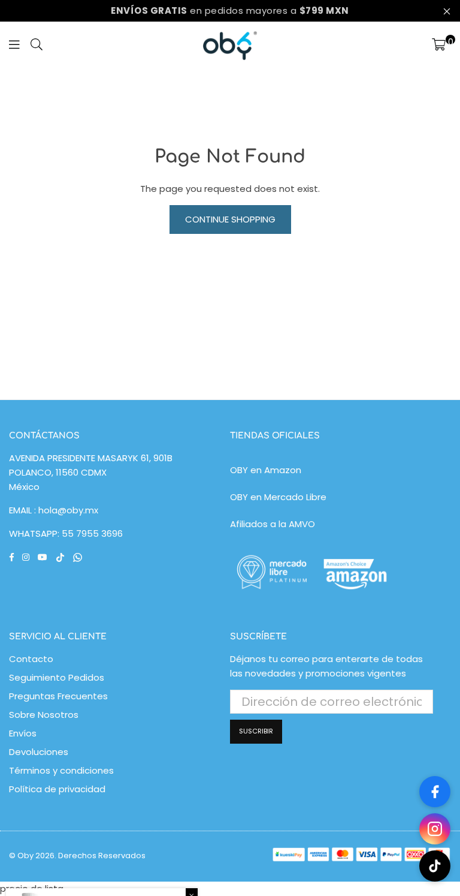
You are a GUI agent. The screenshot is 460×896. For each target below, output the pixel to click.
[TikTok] (434, 866)
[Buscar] (36, 46)
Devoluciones (38, 751)
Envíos (23, 733)
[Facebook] (434, 791)
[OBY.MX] (230, 46)
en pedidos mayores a (230, 10)
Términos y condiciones (61, 770)
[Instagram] (434, 828)
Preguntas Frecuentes (58, 696)
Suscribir (256, 731)
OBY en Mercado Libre (278, 497)
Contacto (31, 659)
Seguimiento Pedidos (56, 677)
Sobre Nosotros (43, 714)
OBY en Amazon (265, 470)
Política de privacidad (57, 789)
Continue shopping (230, 219)
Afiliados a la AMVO (272, 524)
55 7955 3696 (92, 533)
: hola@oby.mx (65, 510)
